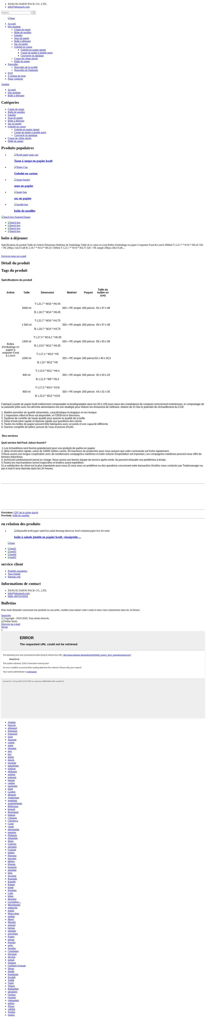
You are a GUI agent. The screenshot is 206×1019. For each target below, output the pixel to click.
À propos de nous (17, 76)
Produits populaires (17, 571)
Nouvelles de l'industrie (26, 70)
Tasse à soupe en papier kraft (33, 161)
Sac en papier (21, 44)
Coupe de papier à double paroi (36, 52)
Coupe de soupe (22, 29)
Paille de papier (22, 61)
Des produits (14, 26)
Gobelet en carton (23, 47)
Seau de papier (21, 38)
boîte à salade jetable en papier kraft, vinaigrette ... (47, 537)
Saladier (18, 35)
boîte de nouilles (24, 210)
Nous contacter (15, 78)
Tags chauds (14, 574)
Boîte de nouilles (22, 32)
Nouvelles (13, 64)
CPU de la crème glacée (26, 512)
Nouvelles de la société (25, 67)
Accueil (12, 23)
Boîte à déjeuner (22, 41)
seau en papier (23, 186)
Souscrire (6, 615)
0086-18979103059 (18, 596)
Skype (4, 627)
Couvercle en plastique (32, 55)
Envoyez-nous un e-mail (13, 256)
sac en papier (22, 198)
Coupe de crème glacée (26, 58)
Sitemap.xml (14, 576)
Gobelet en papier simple (33, 49)
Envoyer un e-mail (10, 624)
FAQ (10, 73)
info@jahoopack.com (19, 6)
